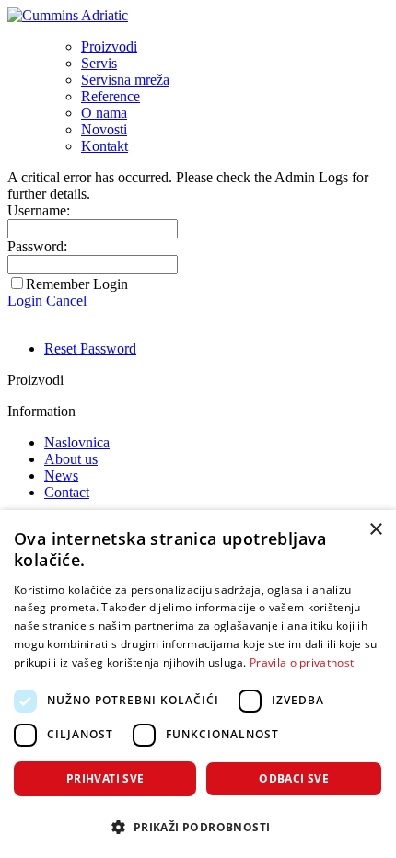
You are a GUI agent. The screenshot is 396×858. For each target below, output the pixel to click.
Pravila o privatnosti (303, 662)
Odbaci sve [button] (294, 778)
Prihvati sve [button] (105, 778)
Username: (38, 210)
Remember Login (77, 284)
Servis (99, 63)
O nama (104, 113)
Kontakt (104, 146)
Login (24, 300)
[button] (198, 826)
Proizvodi (109, 46)
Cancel (66, 300)
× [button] (375, 530)
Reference (110, 96)
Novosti (104, 129)
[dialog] (198, 684)
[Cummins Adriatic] (67, 15)
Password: (37, 246)
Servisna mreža (125, 79)
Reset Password (90, 348)
